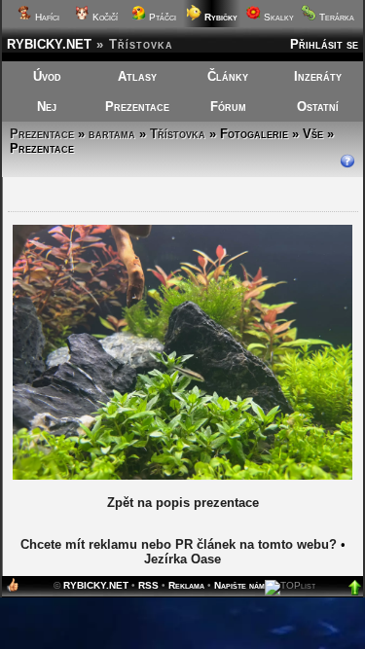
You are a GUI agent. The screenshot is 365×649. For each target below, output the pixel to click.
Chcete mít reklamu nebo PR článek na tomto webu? (178, 544)
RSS (148, 585)
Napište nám (239, 585)
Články (227, 76)
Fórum (228, 106)
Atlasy (137, 76)
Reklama (186, 585)
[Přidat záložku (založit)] (12, 589)
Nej (46, 106)
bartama (112, 133)
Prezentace (137, 106)
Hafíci (45, 17)
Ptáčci (161, 17)
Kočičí (104, 17)
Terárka (335, 17)
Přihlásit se (324, 44)
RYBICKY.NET (49, 44)
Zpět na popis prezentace (183, 502)
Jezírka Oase (182, 559)
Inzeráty (318, 76)
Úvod (47, 76)
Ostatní (318, 106)
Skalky (277, 17)
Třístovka (177, 133)
